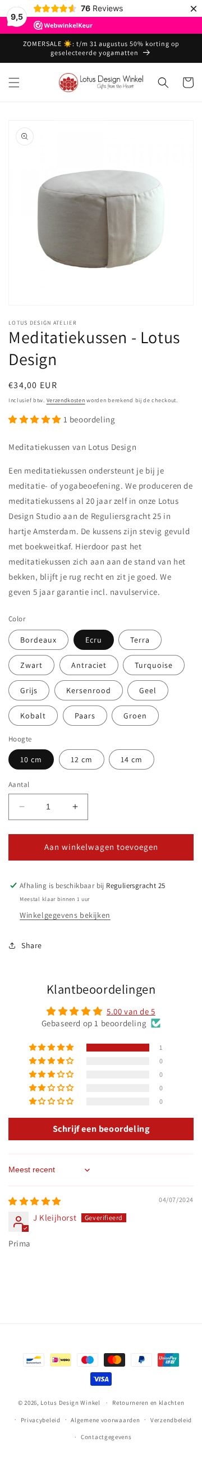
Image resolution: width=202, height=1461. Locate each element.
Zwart (31, 665)
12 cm (82, 759)
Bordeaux (38, 640)
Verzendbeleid (171, 1420)
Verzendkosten (66, 400)
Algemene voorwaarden (105, 1420)
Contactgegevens (106, 1437)
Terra (140, 640)
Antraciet (89, 665)
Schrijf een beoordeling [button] (101, 1129)
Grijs (29, 690)
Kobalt (33, 716)
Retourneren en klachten (148, 1403)
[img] (34, 1201)
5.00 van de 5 (131, 1011)
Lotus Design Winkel (70, 1403)
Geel (148, 690)
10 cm (31, 759)
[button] (14, 82)
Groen (135, 716)
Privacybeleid (41, 1420)
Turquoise (154, 665)
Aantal (18, 784)
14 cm (132, 759)
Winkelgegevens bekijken (65, 915)
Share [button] (31, 945)
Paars (85, 716)
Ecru (93, 640)
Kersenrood (88, 690)
